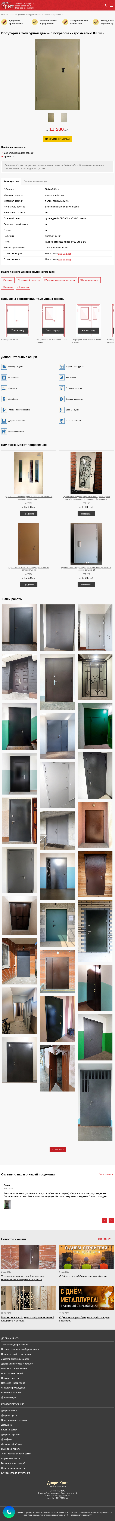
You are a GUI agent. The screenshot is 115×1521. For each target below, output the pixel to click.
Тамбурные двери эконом (14, 1344)
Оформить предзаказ (57, 139)
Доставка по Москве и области (17, 1363)
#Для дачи (8, 287)
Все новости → (106, 1239)
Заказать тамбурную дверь (15, 1359)
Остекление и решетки (13, 1468)
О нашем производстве (13, 1387)
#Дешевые (8, 280)
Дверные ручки (9, 1415)
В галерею (57, 1149)
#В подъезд (23, 287)
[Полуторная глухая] (17, 320)
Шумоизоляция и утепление (15, 1473)
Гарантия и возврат (11, 1392)
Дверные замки (9, 1410)
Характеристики (11, 181)
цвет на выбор (64, 253)
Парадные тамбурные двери (16, 1354)
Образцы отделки (10, 1458)
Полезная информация (13, 1383)
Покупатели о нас (10, 1378)
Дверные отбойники (11, 1444)
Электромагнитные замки (14, 1420)
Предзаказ (29, 514)
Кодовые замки (9, 1429)
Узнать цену (17, 330)
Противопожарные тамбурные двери (20, 1349)
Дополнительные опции (35, 181)
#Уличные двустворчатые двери (59, 280)
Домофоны (6, 1439)
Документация (8, 1397)
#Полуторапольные (89, 280)
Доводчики (6, 1425)
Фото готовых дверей (12, 1373)
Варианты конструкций (13, 1463)
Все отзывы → (106, 1174)
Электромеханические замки (16, 1453)
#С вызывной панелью (29, 280)
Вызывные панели (10, 1449)
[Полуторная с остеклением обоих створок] (88, 320)
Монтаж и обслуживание (14, 1368)
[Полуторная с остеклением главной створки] (53, 320)
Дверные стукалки (10, 1434)
